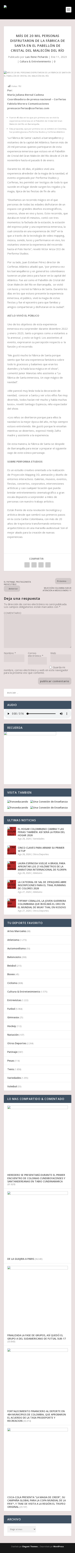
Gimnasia (13, 1017)
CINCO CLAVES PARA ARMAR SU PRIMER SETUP (41, 849)
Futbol (11, 1008)
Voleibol (12, 1086)
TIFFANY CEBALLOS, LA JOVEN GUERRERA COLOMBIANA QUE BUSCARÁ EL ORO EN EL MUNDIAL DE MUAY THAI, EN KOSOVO (42, 904)
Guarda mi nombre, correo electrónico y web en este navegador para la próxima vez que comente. (36, 669)
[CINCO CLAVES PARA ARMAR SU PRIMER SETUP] (11, 850)
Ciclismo (12, 983)
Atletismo (37, 873)
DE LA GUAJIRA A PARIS (20, 1258)
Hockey (11, 1026)
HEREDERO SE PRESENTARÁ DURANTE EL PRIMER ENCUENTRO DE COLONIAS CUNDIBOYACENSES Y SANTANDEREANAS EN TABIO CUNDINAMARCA (36, 1178)
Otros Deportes (41, 854)
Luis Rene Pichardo (36, 57)
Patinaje (12, 1052)
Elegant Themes (30, 1546)
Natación (13, 1034)
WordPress (58, 1546)
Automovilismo (16, 948)
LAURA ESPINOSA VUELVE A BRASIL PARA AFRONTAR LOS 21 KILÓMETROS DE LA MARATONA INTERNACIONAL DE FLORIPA (42, 866)
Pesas (10, 1060)
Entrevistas (14, 1000)
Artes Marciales (16, 931)
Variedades (38, 838)
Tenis (10, 1069)
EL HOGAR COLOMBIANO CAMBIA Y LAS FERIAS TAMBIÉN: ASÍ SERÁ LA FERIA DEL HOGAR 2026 (41, 832)
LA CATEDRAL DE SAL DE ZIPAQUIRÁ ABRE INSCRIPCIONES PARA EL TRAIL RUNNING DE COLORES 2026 (42, 885)
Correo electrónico (35, 654)
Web (53, 653)
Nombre (10, 653)
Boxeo (11, 974)
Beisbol (11, 965)
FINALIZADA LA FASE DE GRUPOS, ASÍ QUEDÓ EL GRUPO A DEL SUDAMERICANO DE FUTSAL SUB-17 (36, 1337)
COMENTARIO (12, 613)
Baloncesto (14, 957)
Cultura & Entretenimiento (35, 61)
